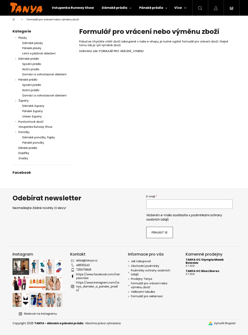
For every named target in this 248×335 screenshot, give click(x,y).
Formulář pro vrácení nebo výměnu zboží (149, 285)
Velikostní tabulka (143, 292)
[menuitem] (73, 8)
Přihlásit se (160, 232)
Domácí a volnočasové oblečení (44, 74)
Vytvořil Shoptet (225, 323)
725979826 (83, 270)
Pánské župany (32, 111)
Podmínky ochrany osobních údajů (150, 272)
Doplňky (23, 153)
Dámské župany (33, 106)
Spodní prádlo (31, 64)
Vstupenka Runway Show (35, 127)
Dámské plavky (32, 43)
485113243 (83, 265)
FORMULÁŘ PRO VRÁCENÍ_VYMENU (121, 51)
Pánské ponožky (33, 143)
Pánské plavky (31, 48)
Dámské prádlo (28, 59)
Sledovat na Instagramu (40, 314)
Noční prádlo (30, 90)
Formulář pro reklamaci (147, 296)
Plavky (22, 38)
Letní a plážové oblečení (38, 53)
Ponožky (24, 132)
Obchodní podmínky (145, 266)
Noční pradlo (30, 69)
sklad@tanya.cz (86, 260)
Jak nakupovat (141, 261)
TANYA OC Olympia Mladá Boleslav (204, 261)
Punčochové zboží (30, 122)
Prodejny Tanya (141, 279)
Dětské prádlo (27, 148)
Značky (23, 158)
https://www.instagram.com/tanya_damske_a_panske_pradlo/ (97, 286)
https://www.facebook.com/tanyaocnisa (98, 276)
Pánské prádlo (27, 80)
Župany (23, 101)
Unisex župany (32, 116)
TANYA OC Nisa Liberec (202, 271)
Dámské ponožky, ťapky (38, 137)
